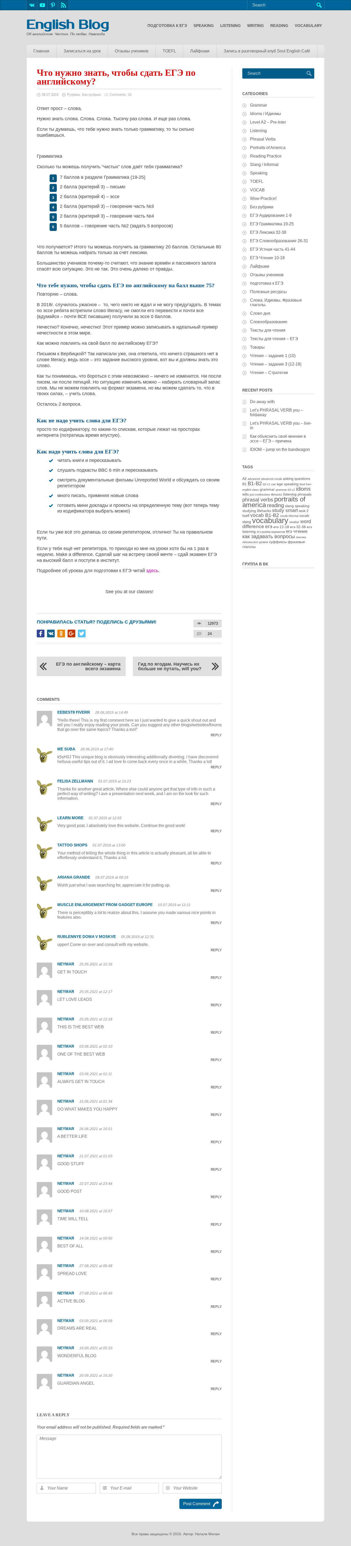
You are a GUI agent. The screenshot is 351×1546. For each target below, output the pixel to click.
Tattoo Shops (72, 845)
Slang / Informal (264, 164)
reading (275, 505)
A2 (244, 479)
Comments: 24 (121, 95)
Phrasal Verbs (263, 139)
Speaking (203, 25)
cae (273, 484)
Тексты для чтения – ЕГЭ (274, 339)
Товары (257, 347)
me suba (66, 749)
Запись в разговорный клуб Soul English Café (267, 51)
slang (289, 506)
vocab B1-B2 (264, 515)
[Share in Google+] (71, 633)
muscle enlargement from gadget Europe (105, 904)
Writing (255, 25)
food (302, 484)
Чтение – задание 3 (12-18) (275, 364)
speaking (302, 506)
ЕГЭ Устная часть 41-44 (272, 249)
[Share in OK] (61, 633)
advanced (254, 478)
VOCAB (257, 190)
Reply (216, 735)
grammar (267, 489)
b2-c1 (266, 484)
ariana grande (73, 877)
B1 (244, 484)
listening (290, 494)
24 (210, 633)
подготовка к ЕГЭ (167, 25)
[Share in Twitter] (82, 633)
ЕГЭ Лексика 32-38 (268, 232)
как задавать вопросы (268, 536)
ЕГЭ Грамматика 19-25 (272, 224)
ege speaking (288, 484)
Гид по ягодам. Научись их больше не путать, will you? (169, 666)
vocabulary (270, 520)
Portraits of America (267, 147)
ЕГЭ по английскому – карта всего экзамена (88, 666)
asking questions (296, 479)
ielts (245, 494)
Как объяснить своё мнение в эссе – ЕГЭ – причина (278, 438)
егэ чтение (296, 531)
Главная (41, 51)
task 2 (304, 511)
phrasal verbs (257, 499)
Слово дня (260, 313)
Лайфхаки (199, 51)
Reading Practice (266, 156)
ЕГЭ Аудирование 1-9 (271, 215)
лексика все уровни (255, 542)
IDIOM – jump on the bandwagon (280, 449)
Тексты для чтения (267, 330)
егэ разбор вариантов (271, 531)
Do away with (262, 401)
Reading (279, 25)
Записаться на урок (82, 51)
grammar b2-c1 (285, 489)
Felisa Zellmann (75, 781)
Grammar (258, 105)
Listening (230, 25)
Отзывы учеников (132, 51)
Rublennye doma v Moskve (86, 936)
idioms (303, 489)
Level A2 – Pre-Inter (268, 122)
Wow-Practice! (263, 198)
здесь (152, 570)
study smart (285, 510)
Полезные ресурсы (268, 292)
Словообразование (268, 322)
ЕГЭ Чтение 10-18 (267, 258)
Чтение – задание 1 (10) (272, 355)
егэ (268, 526)
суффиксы (278, 542)
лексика (301, 537)
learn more (70, 818)
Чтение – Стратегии (269, 372)
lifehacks (276, 494)
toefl (245, 516)
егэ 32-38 (298, 527)
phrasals (304, 494)
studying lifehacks (256, 511)
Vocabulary (308, 25)
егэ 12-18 (281, 527)
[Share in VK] (51, 633)
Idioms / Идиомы (265, 113)
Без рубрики (91, 95)
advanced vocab (271, 478)
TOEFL (169, 51)
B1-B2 (255, 483)
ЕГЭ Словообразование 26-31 (279, 241)
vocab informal (289, 515)
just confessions (260, 494)
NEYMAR (65, 964)
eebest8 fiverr (73, 712)
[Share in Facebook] (40, 633)
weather (294, 522)
